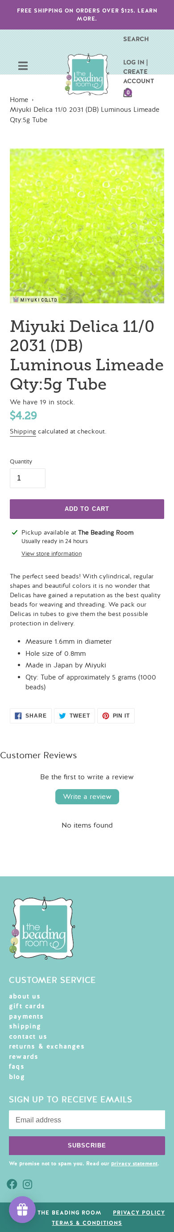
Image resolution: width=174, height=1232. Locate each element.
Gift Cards (27, 1006)
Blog (17, 1076)
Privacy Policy (139, 1212)
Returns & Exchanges (47, 1046)
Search (136, 39)
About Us (25, 996)
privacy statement (134, 1163)
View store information (51, 554)
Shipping (23, 431)
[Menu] (23, 66)
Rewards (23, 1056)
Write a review (87, 797)
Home (19, 99)
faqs (17, 1066)
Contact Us (28, 1036)
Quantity (21, 462)
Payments (26, 1016)
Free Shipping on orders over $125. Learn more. (87, 14)
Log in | (135, 62)
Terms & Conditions (87, 1223)
